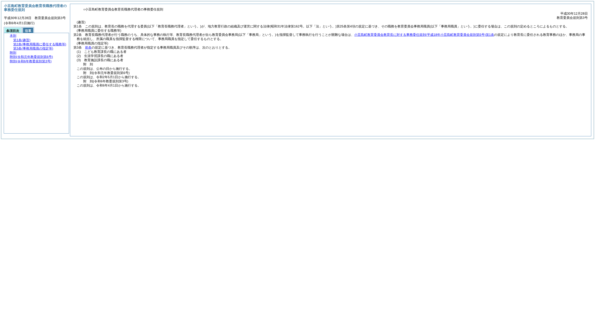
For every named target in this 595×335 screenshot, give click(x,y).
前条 (88, 47)
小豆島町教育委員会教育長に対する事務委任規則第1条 (424, 35)
